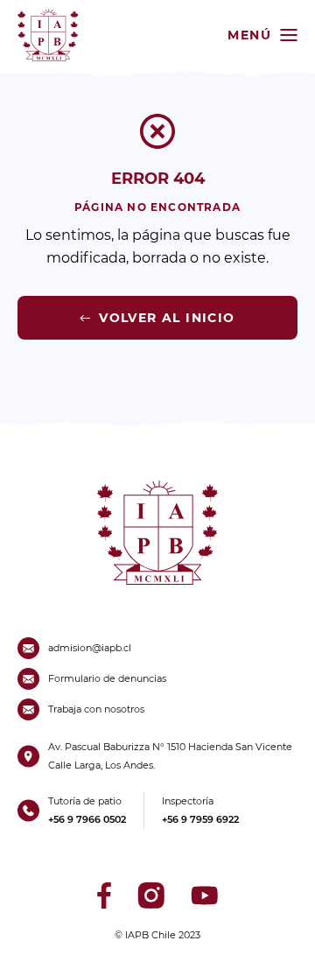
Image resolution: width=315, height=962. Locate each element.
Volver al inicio (166, 318)
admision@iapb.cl (89, 648)
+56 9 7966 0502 (87, 819)
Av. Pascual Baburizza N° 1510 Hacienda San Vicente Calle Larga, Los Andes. (170, 756)
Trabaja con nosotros (96, 709)
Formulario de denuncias (107, 678)
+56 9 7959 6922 (200, 819)
